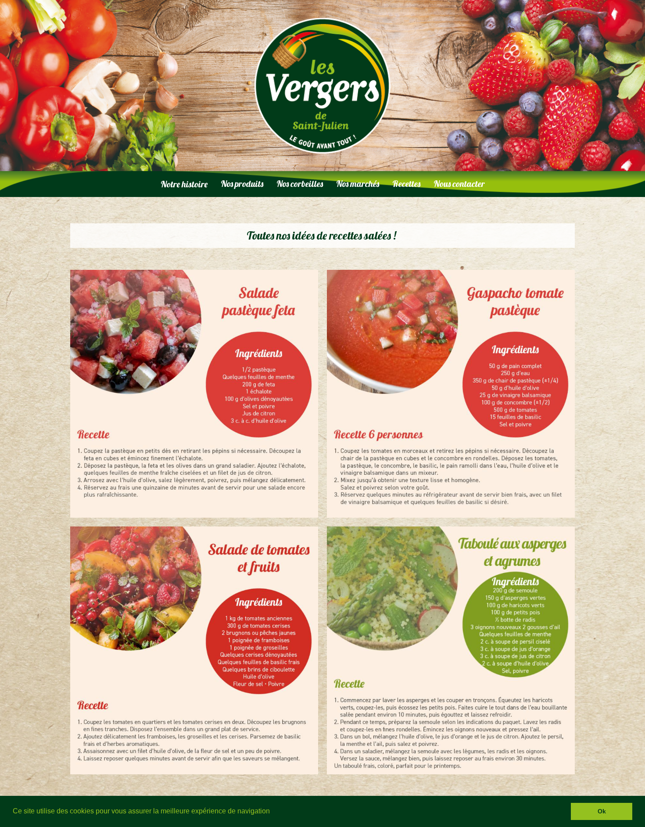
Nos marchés (357, 183)
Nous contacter (459, 183)
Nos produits (242, 183)
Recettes (406, 183)
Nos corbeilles (299, 183)
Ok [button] (602, 811)
